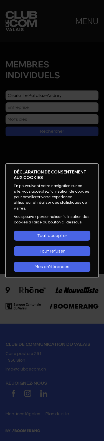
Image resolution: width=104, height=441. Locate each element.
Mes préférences (52, 266)
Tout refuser (52, 251)
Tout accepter (52, 235)
